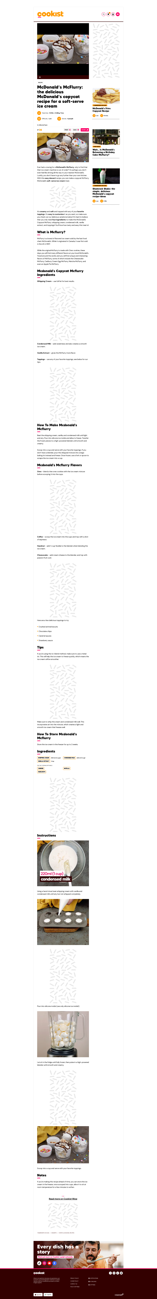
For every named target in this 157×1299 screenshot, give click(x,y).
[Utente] (113, 14)
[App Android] (48, 1294)
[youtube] (49, 1263)
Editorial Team (43, 125)
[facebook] (54, 1263)
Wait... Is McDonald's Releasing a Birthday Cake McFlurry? (104, 152)
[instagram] (44, 1263)
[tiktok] (39, 1263)
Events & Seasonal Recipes (66, 1233)
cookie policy (74, 1281)
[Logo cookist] (50, 14)
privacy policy (74, 1278)
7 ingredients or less (43, 1233)
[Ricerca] (103, 14)
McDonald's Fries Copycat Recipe (102, 109)
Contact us (73, 1284)
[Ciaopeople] (119, 1295)
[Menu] (118, 14)
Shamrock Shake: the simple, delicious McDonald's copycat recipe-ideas (104, 193)
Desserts (54, 1233)
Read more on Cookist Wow (63, 1198)
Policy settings (74, 1286)
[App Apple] (38, 1294)
